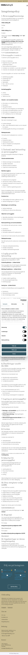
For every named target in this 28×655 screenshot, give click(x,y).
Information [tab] (14, 304)
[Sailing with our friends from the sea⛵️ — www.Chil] (21, 575)
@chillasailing (14, 586)
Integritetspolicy (5, 621)
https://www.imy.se (6, 528)
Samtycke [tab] (5, 304)
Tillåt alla (14, 345)
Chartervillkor (4, 619)
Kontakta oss (4, 617)
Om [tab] (23, 304)
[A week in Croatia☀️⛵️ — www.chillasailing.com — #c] (7, 575)
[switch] (24, 332)
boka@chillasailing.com (7, 648)
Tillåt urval (14, 349)
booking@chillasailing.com (11, 52)
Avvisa (14, 353)
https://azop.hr (5, 536)
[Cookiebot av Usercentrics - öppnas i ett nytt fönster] (20, 300)
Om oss (3, 615)
